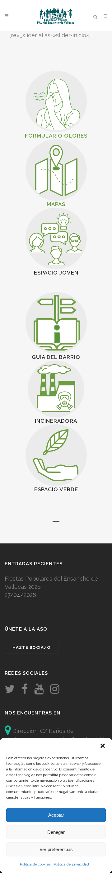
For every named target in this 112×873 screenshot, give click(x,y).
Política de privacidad (71, 864)
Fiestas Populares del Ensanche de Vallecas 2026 (51, 582)
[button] (103, 746)
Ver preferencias (56, 849)
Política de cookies (35, 864)
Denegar (56, 832)
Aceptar (56, 815)
